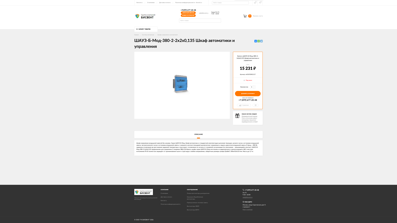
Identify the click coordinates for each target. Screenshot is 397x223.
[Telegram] (261, 41)
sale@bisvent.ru (203, 13)
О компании (150, 2)
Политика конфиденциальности (170, 204)
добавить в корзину (248, 93)
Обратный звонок (188, 12)
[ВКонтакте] (255, 41)
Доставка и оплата (164, 2)
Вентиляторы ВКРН (193, 210)
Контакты (139, 2)
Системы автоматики (148, 34)
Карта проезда (247, 209)
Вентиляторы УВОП (193, 206)
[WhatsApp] (258, 41)
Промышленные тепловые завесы (197, 202)
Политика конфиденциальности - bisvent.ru (188, 2)
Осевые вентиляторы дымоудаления (198, 193)
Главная (136, 34)
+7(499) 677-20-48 (188, 10)
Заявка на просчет (188, 15)
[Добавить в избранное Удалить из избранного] (256, 105)
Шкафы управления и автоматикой (167, 34)
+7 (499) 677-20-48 (248, 100)
